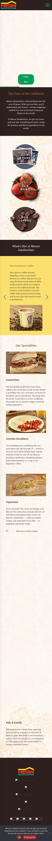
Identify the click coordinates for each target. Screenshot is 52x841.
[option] (26, 295)
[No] (49, 833)
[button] (5, 297)
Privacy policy (29, 837)
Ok (19, 837)
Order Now (26, 79)
